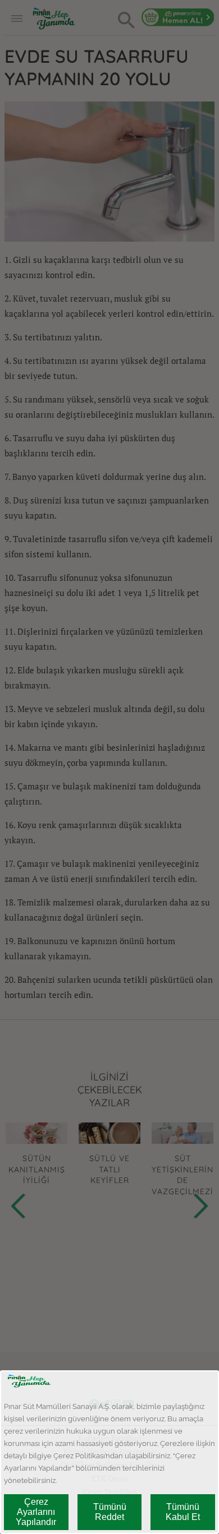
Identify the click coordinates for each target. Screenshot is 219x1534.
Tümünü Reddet (109, 1512)
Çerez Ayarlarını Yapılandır (36, 1512)
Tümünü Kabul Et (183, 1512)
